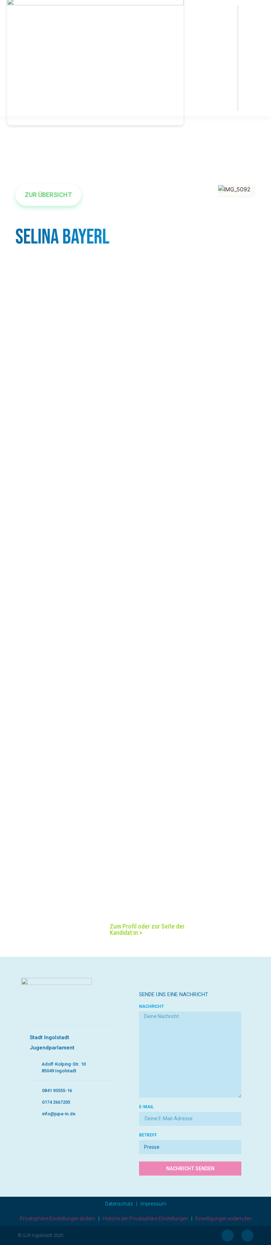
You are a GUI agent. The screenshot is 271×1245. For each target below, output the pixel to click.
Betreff (148, 1135)
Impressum (153, 1204)
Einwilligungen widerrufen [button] (223, 1218)
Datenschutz (119, 1204)
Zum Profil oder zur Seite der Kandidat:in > (147, 929)
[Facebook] (228, 1235)
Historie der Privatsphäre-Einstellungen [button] (145, 1218)
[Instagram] (247, 1235)
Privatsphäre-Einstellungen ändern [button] (57, 1218)
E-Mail (146, 1107)
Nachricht (151, 1006)
